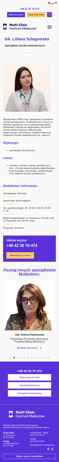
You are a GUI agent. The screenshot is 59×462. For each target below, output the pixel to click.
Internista (22, 193)
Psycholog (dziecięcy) (35, 339)
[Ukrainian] (55, 3)
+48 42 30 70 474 (29, 9)
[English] (49, 3)
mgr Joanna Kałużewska (29, 334)
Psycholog (16, 339)
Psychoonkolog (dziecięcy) (29, 341)
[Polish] (52, 3)
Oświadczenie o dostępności (42, 445)
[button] (49, 27)
